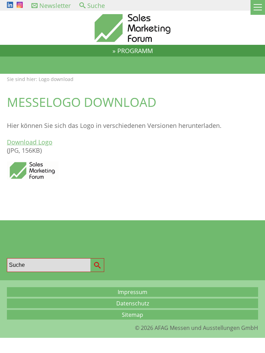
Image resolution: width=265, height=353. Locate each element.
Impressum (132, 292)
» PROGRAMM (132, 51)
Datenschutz (132, 303)
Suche (96, 5)
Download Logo (29, 142)
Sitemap (132, 315)
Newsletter (55, 5)
